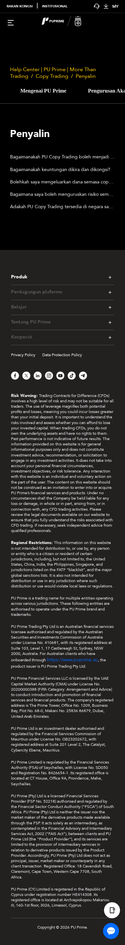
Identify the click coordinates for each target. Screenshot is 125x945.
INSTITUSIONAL (54, 6)
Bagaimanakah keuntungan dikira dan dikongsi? (60, 169)
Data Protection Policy (62, 355)
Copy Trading (52, 76)
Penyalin (86, 76)
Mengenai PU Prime (43, 91)
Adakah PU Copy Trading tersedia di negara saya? (62, 207)
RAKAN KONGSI (20, 6)
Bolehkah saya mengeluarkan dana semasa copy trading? (62, 182)
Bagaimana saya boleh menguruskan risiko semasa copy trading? (62, 194)
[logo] (67, 22)
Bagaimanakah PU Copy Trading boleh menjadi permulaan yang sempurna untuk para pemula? (62, 157)
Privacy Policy (23, 355)
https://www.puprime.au (72, 660)
